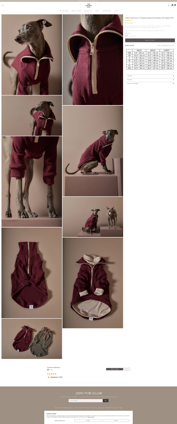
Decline (116, 420)
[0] (171, 5)
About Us (57, 407)
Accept (88, 420)
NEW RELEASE (64, 10)
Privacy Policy (91, 417)
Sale (121, 407)
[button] (128, 20)
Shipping (76, 407)
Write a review (115, 369)
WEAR (97, 10)
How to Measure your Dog (67, 407)
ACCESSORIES (106, 10)
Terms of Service (109, 407)
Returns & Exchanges (85, 407)
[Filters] (125, 369)
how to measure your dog (166, 45)
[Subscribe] (105, 400)
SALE (116, 10)
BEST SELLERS (76, 10)
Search (116, 407)
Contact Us (93, 407)
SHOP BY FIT (88, 10)
